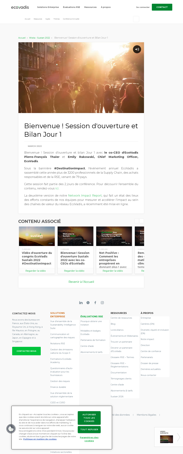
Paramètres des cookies (89, 439)
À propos (106, 7)
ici (57, 188)
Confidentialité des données (114, 414)
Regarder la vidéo (35, 270)
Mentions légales (146, 414)
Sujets (47, 19)
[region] (61, 427)
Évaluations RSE (71, 7)
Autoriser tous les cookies (89, 417)
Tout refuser (89, 429)
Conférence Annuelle (71, 19)
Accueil (27, 19)
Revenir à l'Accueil (81, 282)
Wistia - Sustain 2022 (39, 38)
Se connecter (143, 7)
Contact (162, 7)
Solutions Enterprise (48, 7)
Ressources (90, 7)
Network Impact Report (85, 195)
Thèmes (56, 19)
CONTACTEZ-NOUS (26, 351)
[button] (11, 428)
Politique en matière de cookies (40, 439)
